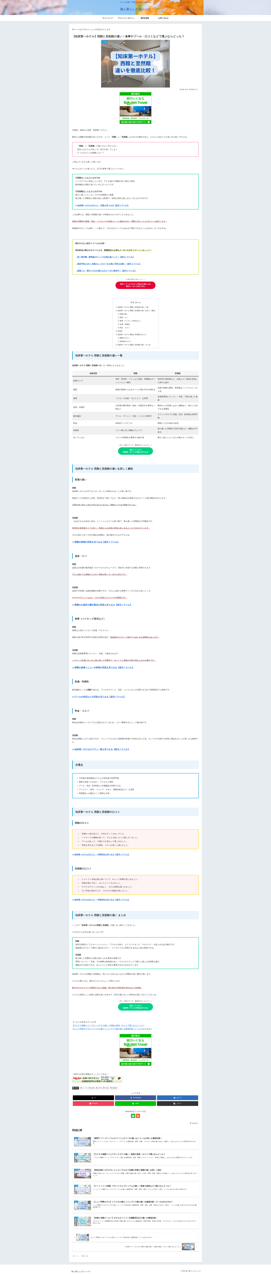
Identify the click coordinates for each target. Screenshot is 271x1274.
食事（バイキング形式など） (131, 321)
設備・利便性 (125, 324)
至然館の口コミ (125, 341)
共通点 (120, 331)
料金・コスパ (125, 328)
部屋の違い (124, 314)
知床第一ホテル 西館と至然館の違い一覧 (133, 307)
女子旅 (100, 1088)
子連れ (107, 1088)
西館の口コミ (125, 338)
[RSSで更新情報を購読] (138, 1116)
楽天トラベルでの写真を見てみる (135, 451)
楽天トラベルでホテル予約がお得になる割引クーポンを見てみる (135, 285)
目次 (132, 302)
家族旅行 (114, 1088)
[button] (177, 1103)
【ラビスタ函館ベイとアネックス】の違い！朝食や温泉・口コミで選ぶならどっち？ (108, 1025)
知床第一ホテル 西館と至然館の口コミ (132, 334)
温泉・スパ (124, 317)
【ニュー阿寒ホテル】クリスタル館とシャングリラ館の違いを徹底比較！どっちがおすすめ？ (112, 1029)
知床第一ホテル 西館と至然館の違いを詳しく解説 (136, 310)
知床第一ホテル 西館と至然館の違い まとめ (134, 345)
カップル (84, 1088)
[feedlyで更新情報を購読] (133, 1116)
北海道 (76, 1088)
